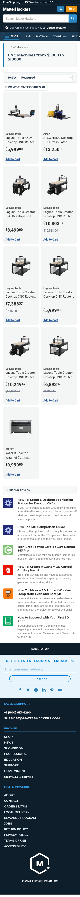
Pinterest (51, 689)
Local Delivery (16, 812)
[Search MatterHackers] (73, 18)
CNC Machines (19, 47)
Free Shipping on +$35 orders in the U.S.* (28, 2)
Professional (15, 754)
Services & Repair (18, 776)
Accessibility (15, 846)
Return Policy (16, 829)
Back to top (40, 648)
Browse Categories (23, 87)
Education (13, 759)
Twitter (28, 689)
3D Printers (60, 36)
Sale (28, 36)
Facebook (20, 689)
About (9, 795)
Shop (8, 737)
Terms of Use (15, 840)
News (8, 742)
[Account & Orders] (60, 9)
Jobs (8, 823)
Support (11, 765)
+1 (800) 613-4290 (17, 712)
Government (14, 771)
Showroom (14, 748)
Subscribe (40, 679)
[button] (40, 28)
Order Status (15, 806)
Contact (11, 801)
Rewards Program (20, 818)
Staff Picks (42, 36)
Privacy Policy (16, 835)
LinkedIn (43, 689)
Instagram (35, 689)
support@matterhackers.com (32, 718)
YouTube (59, 689)
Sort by (12, 77)
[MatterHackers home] (17, 9)
